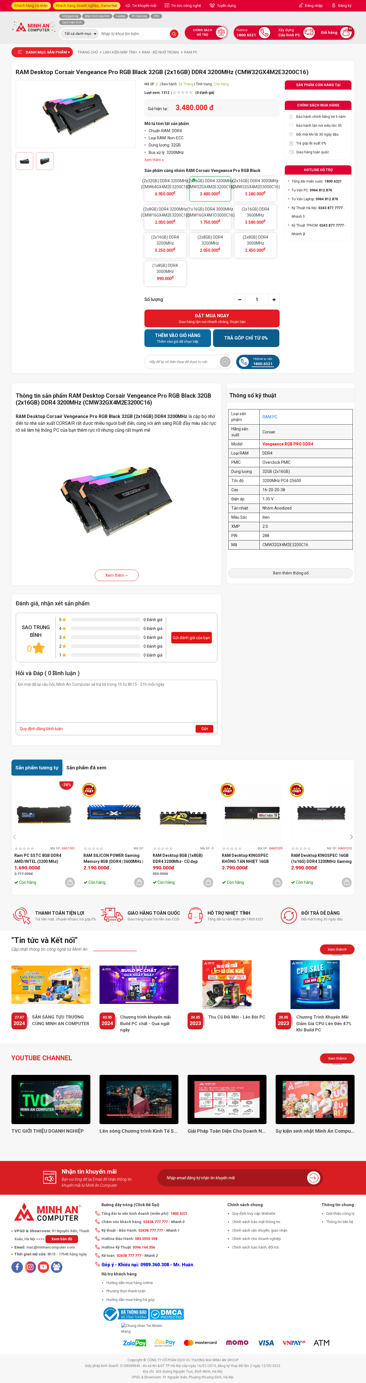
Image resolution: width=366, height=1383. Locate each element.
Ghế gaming (70, 16)
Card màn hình (72, 22)
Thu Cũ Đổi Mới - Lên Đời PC (236, 1017)
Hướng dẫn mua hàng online (129, 1283)
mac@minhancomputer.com (50, 1247)
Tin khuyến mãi (143, 5)
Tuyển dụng (226, 5)
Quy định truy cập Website (253, 1213)
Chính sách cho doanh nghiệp (256, 1239)
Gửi (204, 728)
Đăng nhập (314, 5)
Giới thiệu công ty (340, 1213)
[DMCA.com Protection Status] (166, 1314)
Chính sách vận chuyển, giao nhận (259, 1230)
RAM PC (269, 417)
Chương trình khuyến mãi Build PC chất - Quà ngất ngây (145, 1024)
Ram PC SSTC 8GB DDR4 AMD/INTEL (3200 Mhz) (37, 858)
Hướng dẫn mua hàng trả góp (130, 1299)
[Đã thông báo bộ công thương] (125, 1314)
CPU (156, 16)
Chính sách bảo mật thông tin (256, 1222)
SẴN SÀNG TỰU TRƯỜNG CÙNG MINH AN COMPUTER (60, 1020)
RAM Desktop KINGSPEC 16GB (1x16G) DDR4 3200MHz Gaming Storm (321, 859)
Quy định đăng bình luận (41, 728)
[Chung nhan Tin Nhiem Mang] (143, 1328)
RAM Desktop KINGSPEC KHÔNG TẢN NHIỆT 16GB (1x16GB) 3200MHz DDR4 (245, 859)
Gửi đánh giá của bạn (191, 637)
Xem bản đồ (61, 1239)
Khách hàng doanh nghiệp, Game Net (86, 5)
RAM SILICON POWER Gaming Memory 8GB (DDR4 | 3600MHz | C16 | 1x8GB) (113, 859)
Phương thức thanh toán (126, 1291)
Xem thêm (115, 575)
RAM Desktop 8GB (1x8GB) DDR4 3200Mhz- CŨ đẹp (178, 858)
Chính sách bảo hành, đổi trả (255, 1247)
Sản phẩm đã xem (86, 767)
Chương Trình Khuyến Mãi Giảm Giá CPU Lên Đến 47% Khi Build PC (323, 1024)
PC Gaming (139, 16)
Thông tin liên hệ (339, 1222)
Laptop (120, 16)
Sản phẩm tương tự (36, 767)
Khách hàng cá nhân (31, 5)
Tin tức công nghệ (185, 5)
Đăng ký (344, 5)
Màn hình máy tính (97, 16)
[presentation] (15, 837)
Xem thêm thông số (291, 573)
